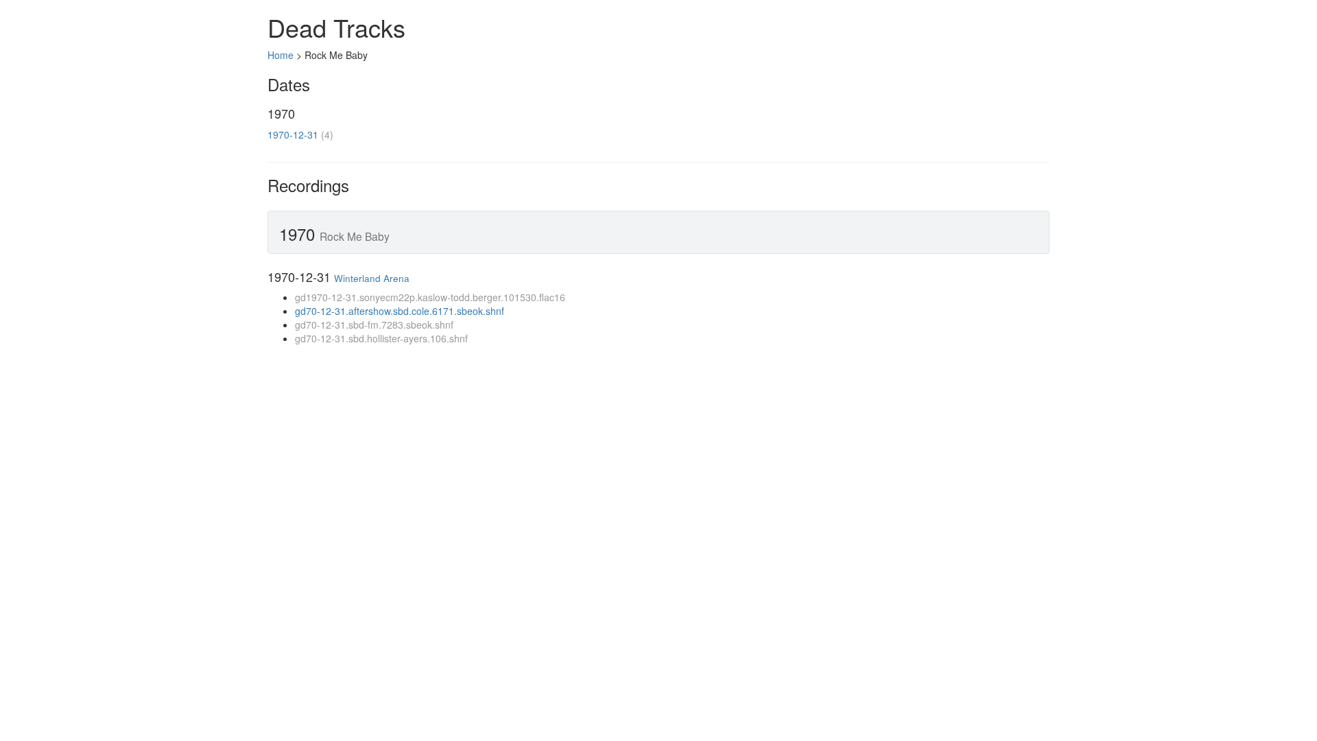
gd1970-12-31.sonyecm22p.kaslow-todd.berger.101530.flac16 (430, 297)
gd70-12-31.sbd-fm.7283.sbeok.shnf (374, 324)
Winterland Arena (372, 278)
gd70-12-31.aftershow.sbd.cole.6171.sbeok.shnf (399, 311)
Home (281, 55)
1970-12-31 (293, 134)
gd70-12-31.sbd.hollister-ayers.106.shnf (381, 338)
